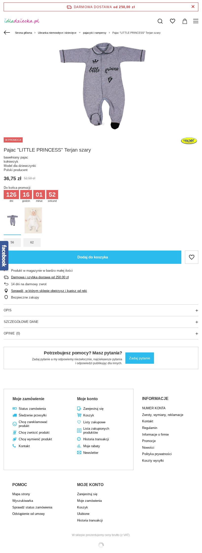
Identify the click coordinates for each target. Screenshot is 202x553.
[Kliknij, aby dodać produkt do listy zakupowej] (191, 257)
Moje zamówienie (28, 399)
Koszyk (88, 415)
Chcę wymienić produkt (35, 439)
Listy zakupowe (94, 422)
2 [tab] (103, 124)
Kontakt (24, 446)
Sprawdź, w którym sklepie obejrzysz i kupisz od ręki (49, 291)
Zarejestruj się (93, 409)
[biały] (33, 221)
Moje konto (87, 399)
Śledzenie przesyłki (33, 415)
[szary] (12, 221)
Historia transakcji (96, 439)
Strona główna (23, 32)
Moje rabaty (91, 446)
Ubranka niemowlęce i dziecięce (57, 32)
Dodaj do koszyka (92, 257)
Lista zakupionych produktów (96, 430)
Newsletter (90, 453)
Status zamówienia (32, 409)
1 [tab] (99, 124)
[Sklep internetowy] (101, 545)
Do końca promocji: (17, 188)
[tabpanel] (101, 85)
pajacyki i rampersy (94, 32)
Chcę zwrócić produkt (34, 432)
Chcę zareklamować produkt (33, 424)
